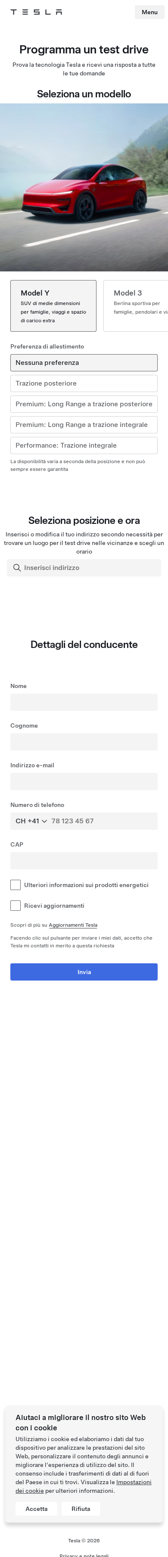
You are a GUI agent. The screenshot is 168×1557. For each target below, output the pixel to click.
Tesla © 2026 (84, 1541)
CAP (16, 844)
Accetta (36, 1508)
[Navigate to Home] (36, 12)
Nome (18, 685)
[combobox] (85, 568)
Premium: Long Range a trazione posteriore (84, 404)
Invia (84, 971)
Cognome (24, 725)
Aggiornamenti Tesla (73, 925)
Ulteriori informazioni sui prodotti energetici (86, 884)
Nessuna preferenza (47, 362)
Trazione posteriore (46, 383)
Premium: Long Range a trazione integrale (82, 424)
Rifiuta (81, 1508)
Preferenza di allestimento (47, 346)
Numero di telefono (37, 804)
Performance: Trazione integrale (66, 445)
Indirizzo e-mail (32, 765)
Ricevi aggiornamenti (54, 905)
